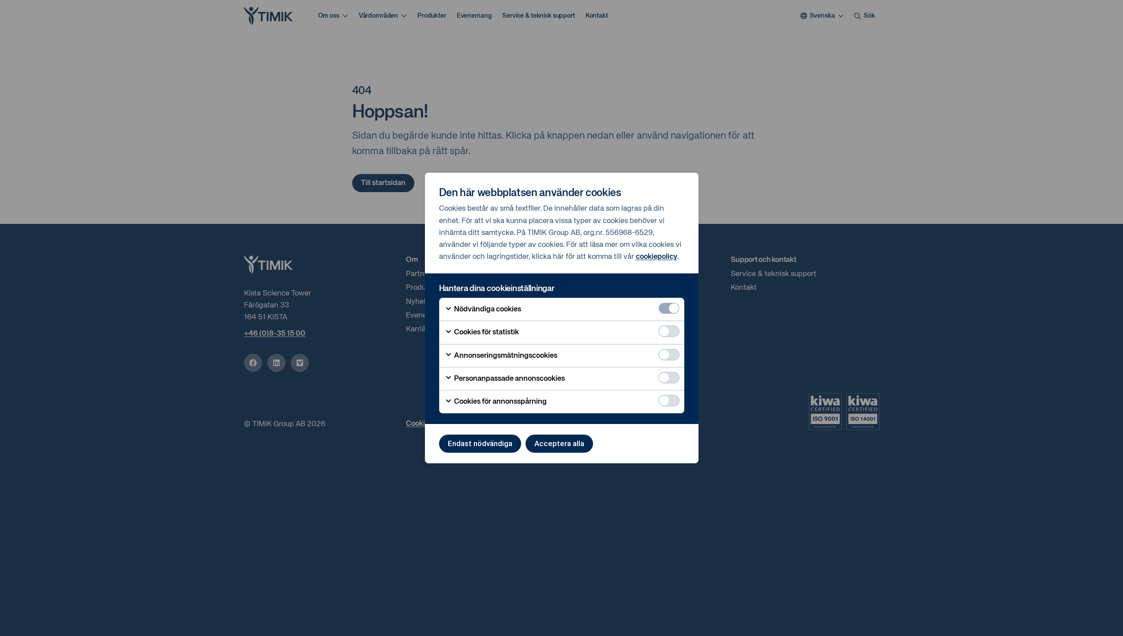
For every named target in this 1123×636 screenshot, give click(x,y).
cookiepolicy (656, 257)
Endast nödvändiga (480, 443)
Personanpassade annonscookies (509, 378)
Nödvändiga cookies (487, 309)
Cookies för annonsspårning (500, 401)
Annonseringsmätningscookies (505, 356)
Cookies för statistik (486, 332)
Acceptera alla (559, 443)
